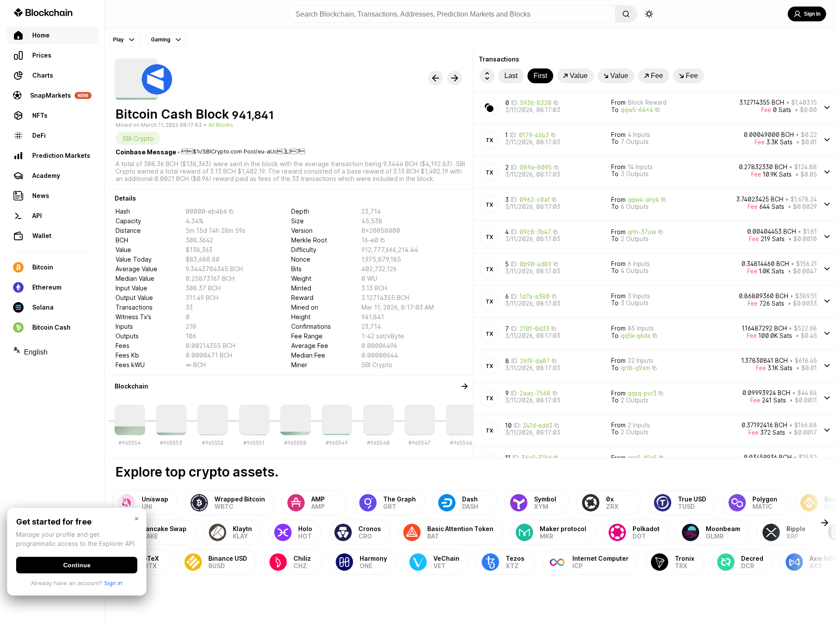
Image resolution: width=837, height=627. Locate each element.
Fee (657, 75)
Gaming (160, 39)
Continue (77, 565)
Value (579, 75)
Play (118, 39)
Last (510, 75)
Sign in (113, 582)
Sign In (812, 14)
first (540, 75)
